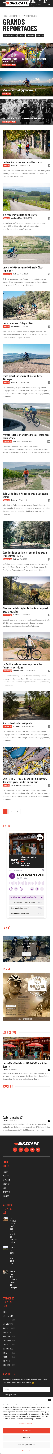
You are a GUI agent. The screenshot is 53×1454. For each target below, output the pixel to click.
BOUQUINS (8, 1086)
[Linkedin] (32, 1150)
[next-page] (17, 811)
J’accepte (26, 954)
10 (49, 274)
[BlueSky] (38, 1150)
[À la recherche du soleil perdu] (26, 705)
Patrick (16, 274)
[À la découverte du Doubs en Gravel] (26, 197)
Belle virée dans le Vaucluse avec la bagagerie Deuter (25, 495)
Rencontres (30, 35)
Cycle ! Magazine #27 (13, 1117)
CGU (22, 1450)
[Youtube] (26, 1150)
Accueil (6, 16)
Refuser (26, 1437)
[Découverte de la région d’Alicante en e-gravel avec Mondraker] (26, 590)
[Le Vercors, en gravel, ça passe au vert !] (26, 83)
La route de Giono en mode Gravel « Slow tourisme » (23, 268)
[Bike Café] (26, 1144)
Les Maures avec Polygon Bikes (18, 323)
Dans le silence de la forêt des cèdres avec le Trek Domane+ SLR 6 (25, 554)
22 (49, 441)
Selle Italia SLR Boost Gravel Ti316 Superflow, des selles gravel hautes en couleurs (25, 780)
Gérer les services (25, 1424)
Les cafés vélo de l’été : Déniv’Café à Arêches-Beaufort (25, 1064)
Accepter (26, 1430)
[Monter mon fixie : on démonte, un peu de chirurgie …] (5, 1272)
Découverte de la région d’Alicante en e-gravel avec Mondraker (25, 609)
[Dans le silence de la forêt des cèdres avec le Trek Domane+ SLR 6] (26, 535)
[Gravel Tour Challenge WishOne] (26, 997)
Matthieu (14, 165)
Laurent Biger (15, 326)
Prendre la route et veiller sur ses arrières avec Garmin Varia (26, 436)
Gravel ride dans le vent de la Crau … (12, 1256)
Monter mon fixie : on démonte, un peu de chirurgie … (13, 1280)
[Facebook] (15, 1150)
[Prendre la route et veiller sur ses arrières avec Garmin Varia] (26, 417)
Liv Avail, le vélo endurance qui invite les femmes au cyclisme (22, 665)
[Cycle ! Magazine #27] (26, 1102)
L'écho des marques (10, 35)
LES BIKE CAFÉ (9, 1032)
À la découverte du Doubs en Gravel (20, 215)
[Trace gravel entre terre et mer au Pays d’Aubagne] (26, 358)
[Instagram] (21, 1150)
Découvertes (15, 16)
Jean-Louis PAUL (16, 218)
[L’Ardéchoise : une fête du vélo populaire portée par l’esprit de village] (26, 55)
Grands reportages (8, 65)
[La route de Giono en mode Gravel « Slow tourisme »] (26, 250)
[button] (49, 1400)
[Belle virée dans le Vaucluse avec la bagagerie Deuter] (26, 476)
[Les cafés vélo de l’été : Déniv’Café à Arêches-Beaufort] (26, 1048)
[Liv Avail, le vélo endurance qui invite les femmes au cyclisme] (26, 646)
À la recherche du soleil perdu (17, 723)
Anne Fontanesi (18, 671)
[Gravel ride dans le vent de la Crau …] (5, 1248)
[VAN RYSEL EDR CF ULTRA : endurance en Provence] (26, 112)
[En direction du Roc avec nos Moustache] (26, 144)
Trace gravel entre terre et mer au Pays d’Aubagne (22, 377)
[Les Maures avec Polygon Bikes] (26, 305)
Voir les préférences (26, 1444)
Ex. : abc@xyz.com (9, 1395)
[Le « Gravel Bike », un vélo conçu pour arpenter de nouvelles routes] (5, 1219)
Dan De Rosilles (16, 785)
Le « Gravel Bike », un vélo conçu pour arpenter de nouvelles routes (13, 1230)
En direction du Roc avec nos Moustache (22, 162)
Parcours (22, 35)
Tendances (40, 35)
